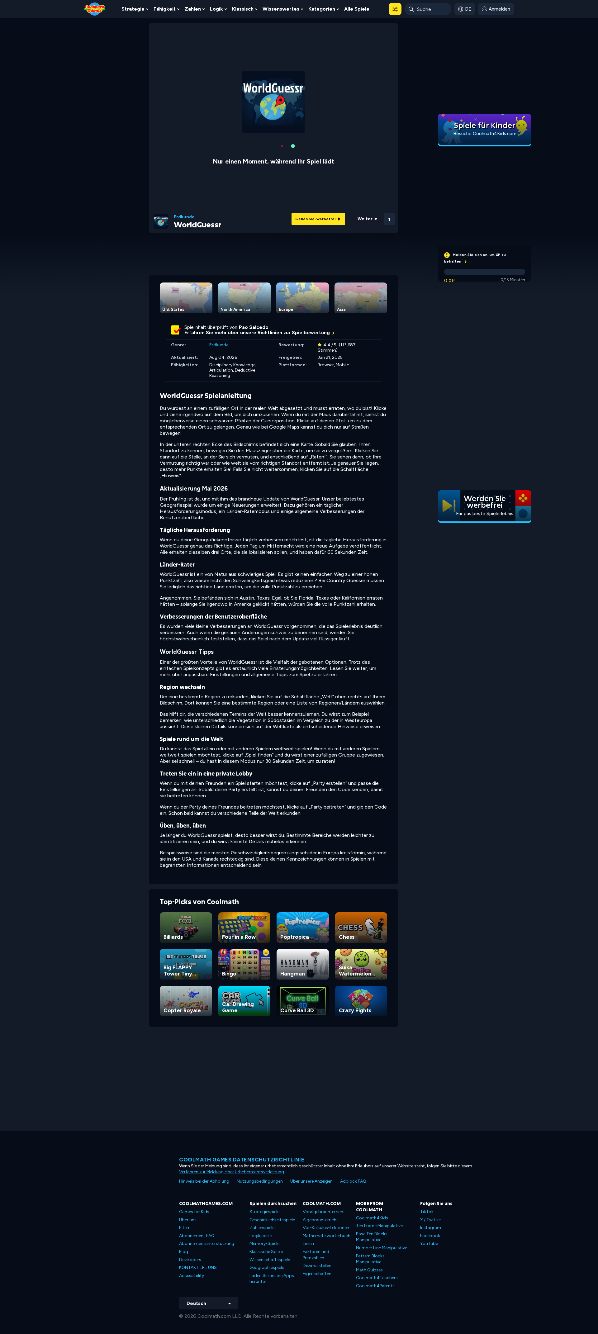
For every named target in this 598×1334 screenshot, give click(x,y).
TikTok (427, 1211)
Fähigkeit (165, 9)
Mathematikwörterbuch (326, 1235)
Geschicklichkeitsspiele (272, 1219)
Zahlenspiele (261, 1227)
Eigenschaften (317, 1273)
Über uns (188, 1219)
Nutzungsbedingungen (260, 1181)
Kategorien (321, 9)
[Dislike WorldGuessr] (340, 217)
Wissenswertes (281, 9)
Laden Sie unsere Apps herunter (271, 1278)
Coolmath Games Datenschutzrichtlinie (241, 1159)
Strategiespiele (264, 1211)
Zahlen (193, 9)
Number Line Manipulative (381, 1248)
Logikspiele (260, 1235)
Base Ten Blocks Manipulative (371, 1237)
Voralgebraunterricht (324, 1211)
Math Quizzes (369, 1270)
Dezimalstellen (317, 1265)
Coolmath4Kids (372, 1218)
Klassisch (243, 9)
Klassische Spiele (266, 1251)
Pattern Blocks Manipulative (370, 1259)
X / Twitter (430, 1219)
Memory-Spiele (264, 1243)
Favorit (356, 227)
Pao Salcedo (253, 327)
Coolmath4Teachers (377, 1277)
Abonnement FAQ (197, 1235)
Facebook (430, 1235)
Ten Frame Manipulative (379, 1225)
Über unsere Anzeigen (311, 1181)
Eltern (185, 1227)
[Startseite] (94, 9)
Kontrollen (372, 227)
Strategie (133, 9)
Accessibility (191, 1275)
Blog (183, 1251)
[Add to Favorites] (356, 216)
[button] (395, 9)
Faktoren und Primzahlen (316, 1254)
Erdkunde (184, 217)
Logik (216, 9)
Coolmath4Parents (375, 1286)
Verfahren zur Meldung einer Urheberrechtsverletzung (231, 1172)
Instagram (430, 1227)
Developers (190, 1259)
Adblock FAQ (353, 1181)
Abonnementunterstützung (206, 1243)
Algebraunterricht (320, 1219)
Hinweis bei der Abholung (204, 1181)
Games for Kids (194, 1211)
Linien (308, 1243)
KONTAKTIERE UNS (198, 1267)
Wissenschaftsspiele (269, 1259)
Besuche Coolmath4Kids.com (484, 133)
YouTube (429, 1243)
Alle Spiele (356, 9)
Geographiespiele (266, 1267)
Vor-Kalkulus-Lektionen (326, 1227)
